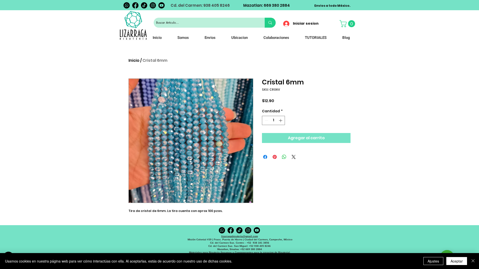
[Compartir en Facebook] (265, 157)
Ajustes (433, 261)
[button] (348, 23)
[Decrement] (266, 120)
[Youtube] (161, 5)
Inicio (133, 60)
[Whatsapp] (126, 5)
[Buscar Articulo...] (270, 23)
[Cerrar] (473, 261)
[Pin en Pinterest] (275, 157)
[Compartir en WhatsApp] (284, 157)
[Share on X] (294, 157)
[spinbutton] (273, 120)
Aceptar (457, 261)
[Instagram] (153, 5)
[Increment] (281, 120)
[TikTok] (144, 5)
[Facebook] (135, 5)
